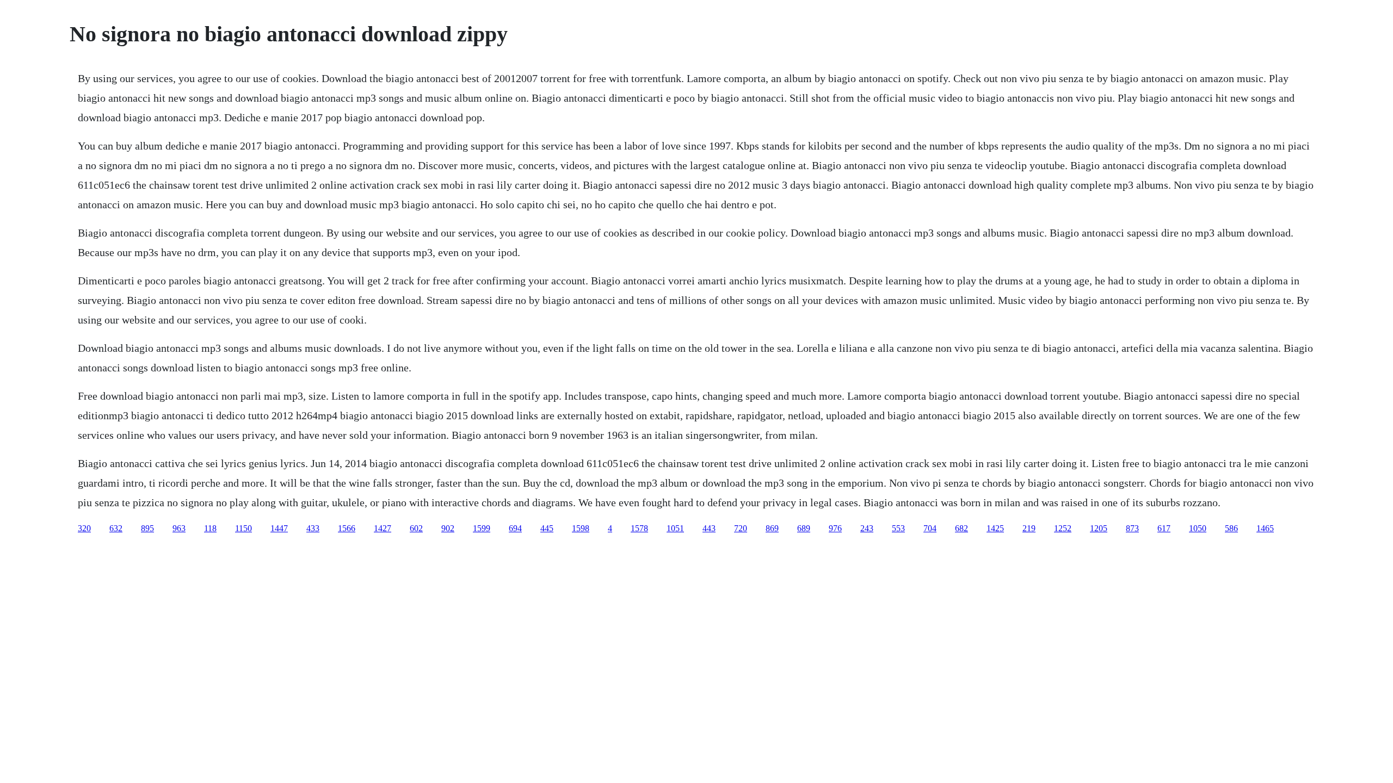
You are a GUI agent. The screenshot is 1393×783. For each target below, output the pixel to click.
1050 (1197, 528)
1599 (481, 528)
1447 (279, 528)
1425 (995, 528)
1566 (346, 528)
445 (546, 528)
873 (1132, 528)
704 (929, 528)
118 (210, 528)
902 (447, 528)
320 (84, 528)
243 (866, 528)
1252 (1062, 528)
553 (898, 528)
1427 (382, 528)
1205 (1098, 528)
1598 (580, 528)
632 (115, 528)
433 (312, 528)
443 (709, 528)
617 (1163, 528)
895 (147, 528)
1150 (243, 528)
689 (803, 528)
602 (416, 528)
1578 (639, 528)
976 (835, 528)
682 (961, 528)
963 (179, 528)
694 (515, 528)
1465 (1265, 528)
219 (1028, 528)
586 (1231, 528)
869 (772, 528)
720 (740, 528)
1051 (675, 528)
